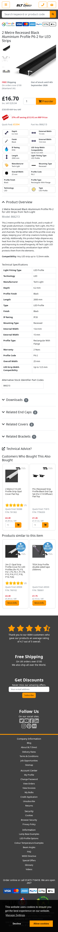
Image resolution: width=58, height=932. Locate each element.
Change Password (29, 779)
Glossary (29, 864)
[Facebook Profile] (31, 720)
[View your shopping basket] (52, 4)
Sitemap (29, 764)
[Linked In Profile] (36, 720)
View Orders (29, 783)
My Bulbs (29, 792)
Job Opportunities (29, 760)
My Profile (29, 774)
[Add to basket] (18, 525)
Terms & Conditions (29, 756)
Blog (29, 742)
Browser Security (29, 819)
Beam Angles (29, 847)
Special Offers (29, 860)
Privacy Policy (29, 824)
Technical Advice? (19, 448)
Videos (29, 869)
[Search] (53, 14)
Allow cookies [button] (41, 923)
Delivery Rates (29, 751)
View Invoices (29, 787)
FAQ (29, 851)
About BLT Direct (29, 747)
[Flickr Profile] (34, 725)
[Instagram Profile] (23, 725)
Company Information (29, 738)
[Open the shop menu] (6, 4)
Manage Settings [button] (15, 915)
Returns (29, 805)
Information (29, 829)
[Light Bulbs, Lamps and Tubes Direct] (24, 5)
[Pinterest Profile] (29, 725)
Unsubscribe (29, 801)
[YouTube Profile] (26, 720)
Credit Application (29, 796)
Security (29, 811)
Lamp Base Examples (29, 833)
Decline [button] (17, 923)
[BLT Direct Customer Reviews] (29, 628)
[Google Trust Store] (8, 24)
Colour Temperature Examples (29, 842)
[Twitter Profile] (21, 720)
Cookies (29, 815)
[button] (53, 497)
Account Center (29, 770)
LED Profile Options (29, 838)
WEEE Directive (29, 856)
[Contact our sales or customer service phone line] (43, 5)
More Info (12, 602)
